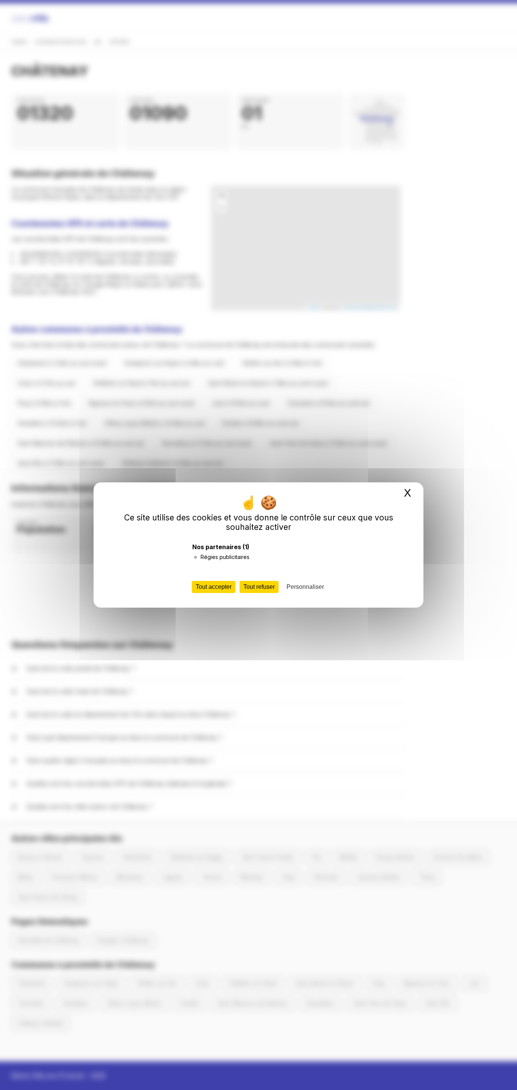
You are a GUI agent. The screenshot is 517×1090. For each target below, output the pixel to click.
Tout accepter (214, 587)
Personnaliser (305, 587)
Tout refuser (259, 587)
